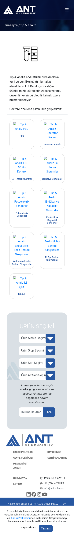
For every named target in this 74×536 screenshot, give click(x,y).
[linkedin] (28, 495)
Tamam (45, 528)
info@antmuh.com (53, 488)
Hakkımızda (20, 478)
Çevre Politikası (23, 457)
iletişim (17, 484)
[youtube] (45, 495)
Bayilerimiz (54, 452)
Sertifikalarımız (57, 457)
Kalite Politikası (23, 452)
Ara (49, 412)
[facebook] (34, 495)
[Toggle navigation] (67, 10)
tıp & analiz (28, 25)
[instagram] (39, 495)
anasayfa (11, 25)
